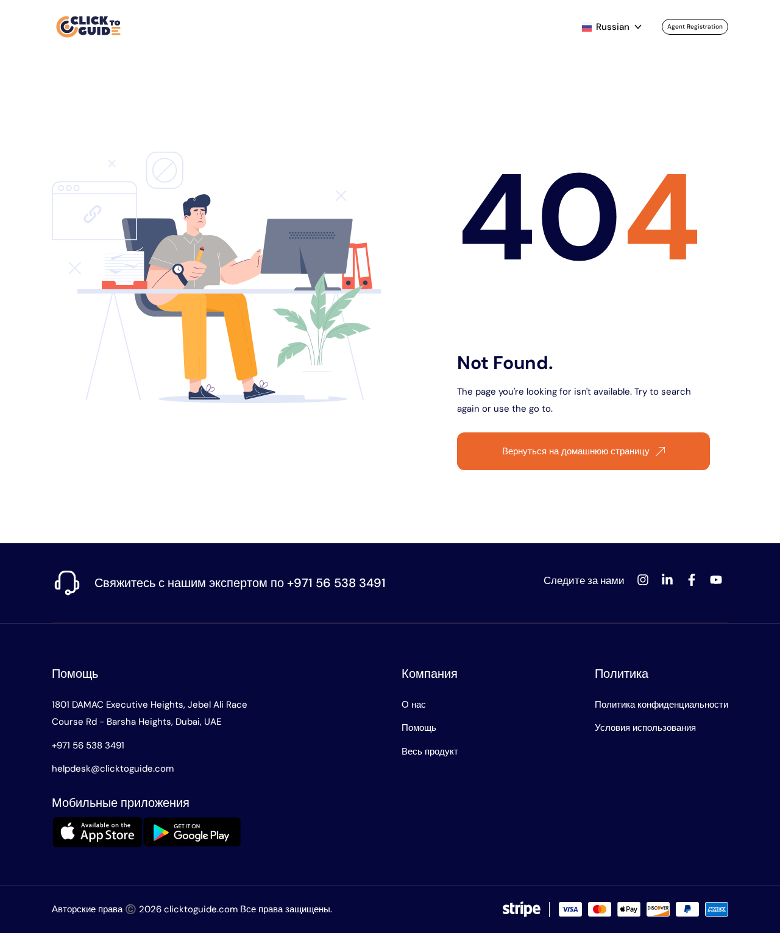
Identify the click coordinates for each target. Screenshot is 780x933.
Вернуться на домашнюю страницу (576, 451)
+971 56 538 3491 (88, 745)
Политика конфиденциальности (661, 705)
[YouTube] (716, 580)
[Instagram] (643, 580)
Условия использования (645, 728)
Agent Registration (695, 26)
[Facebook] (691, 580)
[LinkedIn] (667, 580)
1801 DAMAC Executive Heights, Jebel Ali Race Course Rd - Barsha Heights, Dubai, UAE (149, 713)
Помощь (75, 673)
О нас (414, 705)
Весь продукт (430, 751)
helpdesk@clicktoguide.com (113, 768)
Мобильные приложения (121, 803)
